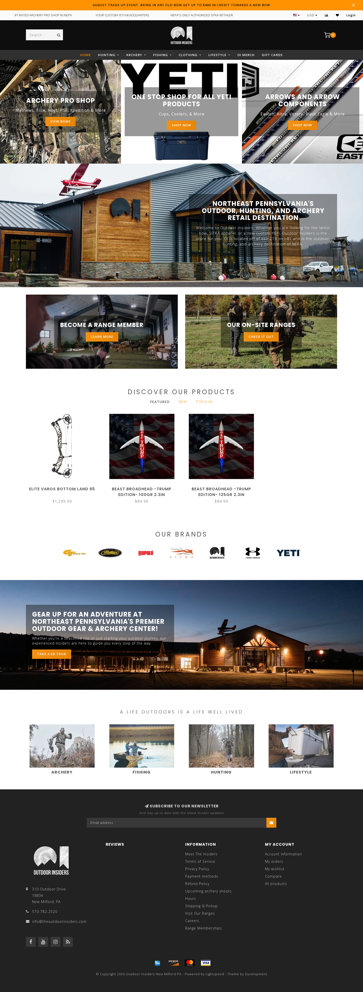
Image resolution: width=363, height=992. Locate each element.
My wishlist (274, 868)
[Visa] (206, 963)
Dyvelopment (256, 974)
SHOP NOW (302, 125)
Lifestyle (217, 55)
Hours (190, 898)
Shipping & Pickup (201, 906)
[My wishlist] (337, 15)
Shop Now (181, 125)
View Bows (60, 121)
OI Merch (246, 55)
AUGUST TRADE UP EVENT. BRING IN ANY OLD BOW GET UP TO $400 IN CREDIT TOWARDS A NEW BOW (181, 5)
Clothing (188, 55)
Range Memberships (203, 928)
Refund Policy (197, 883)
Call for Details (62, 487)
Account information (283, 854)
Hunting (106, 55)
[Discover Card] (173, 963)
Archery (134, 55)
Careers (192, 920)
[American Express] (157, 963)
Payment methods (201, 876)
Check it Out (261, 337)
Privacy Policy (197, 868)
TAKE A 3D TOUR (51, 654)
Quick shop (144, 487)
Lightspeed (215, 974)
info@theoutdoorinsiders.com (59, 921)
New (183, 401)
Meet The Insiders (201, 854)
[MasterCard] (189, 963)
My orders (274, 861)
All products (276, 883)
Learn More (102, 337)
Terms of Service (200, 861)
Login (351, 15)
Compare (273, 876)
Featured (160, 401)
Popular (204, 401)
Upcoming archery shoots (208, 891)
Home (85, 55)
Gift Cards (272, 55)
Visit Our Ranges (200, 913)
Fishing (160, 55)
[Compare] (326, 15)
